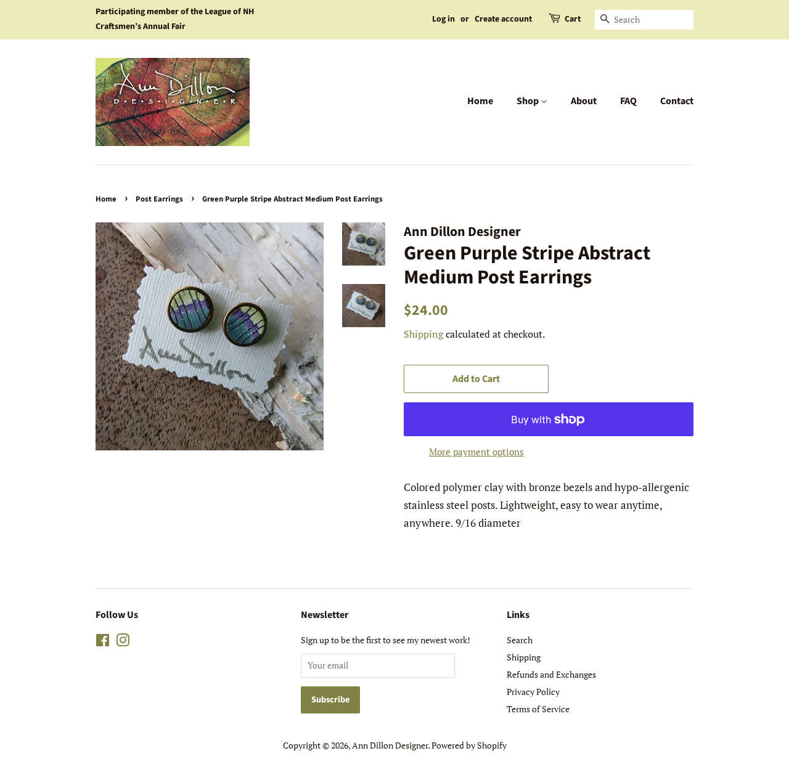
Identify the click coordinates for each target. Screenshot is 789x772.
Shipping (423, 334)
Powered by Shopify (469, 745)
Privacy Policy (533, 691)
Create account (503, 19)
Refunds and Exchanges (551, 674)
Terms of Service (538, 709)
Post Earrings (159, 199)
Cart (573, 19)
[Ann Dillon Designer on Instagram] (122, 642)
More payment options (476, 451)
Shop (529, 101)
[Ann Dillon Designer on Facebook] (103, 642)
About (584, 101)
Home (480, 101)
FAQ (628, 101)
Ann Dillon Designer (390, 745)
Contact (676, 101)
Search (520, 640)
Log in (443, 19)
